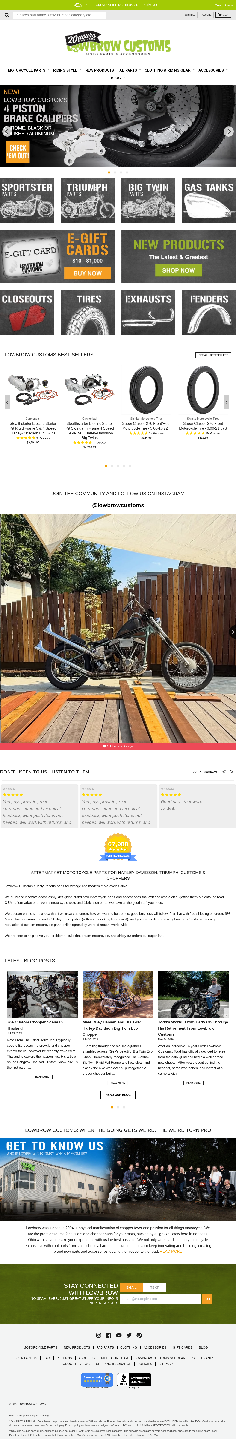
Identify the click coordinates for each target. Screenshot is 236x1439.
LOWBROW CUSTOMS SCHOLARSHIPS (165, 1358)
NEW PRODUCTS (77, 1347)
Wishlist (190, 14)
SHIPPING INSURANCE (113, 1364)
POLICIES (144, 1364)
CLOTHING (128, 1347)
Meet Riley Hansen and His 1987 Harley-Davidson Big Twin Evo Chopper (112, 1028)
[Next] (229, 131)
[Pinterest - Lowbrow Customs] (139, 1335)
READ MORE (171, 1251)
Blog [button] (116, 78)
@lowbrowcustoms (118, 505)
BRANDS (207, 1358)
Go (207, 1299)
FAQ (47, 1358)
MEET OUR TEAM (114, 1358)
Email (131, 1287)
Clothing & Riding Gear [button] (168, 70)
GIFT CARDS (182, 1347)
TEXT (154, 1287)
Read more (42, 1077)
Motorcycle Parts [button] (27, 70)
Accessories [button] (211, 70)
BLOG (203, 1347)
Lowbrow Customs (32, 1403)
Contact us (222, 5)
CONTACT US (26, 1358)
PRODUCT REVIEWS (74, 1364)
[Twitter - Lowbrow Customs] (129, 1335)
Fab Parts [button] (128, 70)
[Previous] (7, 131)
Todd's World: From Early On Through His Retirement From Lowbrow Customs (193, 1028)
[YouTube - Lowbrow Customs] (119, 1335)
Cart (225, 14)
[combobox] (59, 15)
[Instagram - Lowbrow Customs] (98, 1335)
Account (206, 14)
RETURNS (64, 1358)
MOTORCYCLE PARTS (40, 1347)
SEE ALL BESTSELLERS (213, 355)
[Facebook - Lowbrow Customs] (109, 1335)
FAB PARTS (105, 1347)
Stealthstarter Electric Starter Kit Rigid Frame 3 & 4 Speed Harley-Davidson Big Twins (33, 428)
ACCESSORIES (155, 1347)
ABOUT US (86, 1358)
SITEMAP (166, 1364)
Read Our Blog (118, 1095)
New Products (99, 70)
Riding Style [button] (65, 70)
